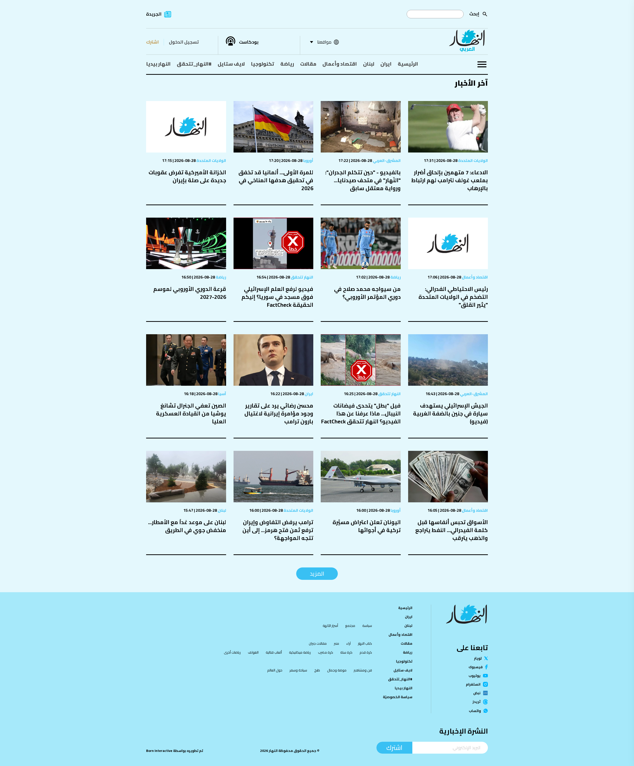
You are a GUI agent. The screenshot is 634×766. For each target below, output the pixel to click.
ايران (386, 63)
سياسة (367, 625)
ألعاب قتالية (274, 652)
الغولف (253, 652)
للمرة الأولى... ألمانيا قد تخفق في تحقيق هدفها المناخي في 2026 (275, 180)
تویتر (478, 658)
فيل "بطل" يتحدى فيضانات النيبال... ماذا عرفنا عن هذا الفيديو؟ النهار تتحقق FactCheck (361, 413)
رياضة (287, 63)
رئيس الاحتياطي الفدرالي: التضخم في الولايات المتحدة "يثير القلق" (453, 297)
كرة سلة (346, 652)
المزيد (317, 573)
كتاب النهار (365, 643)
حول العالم (274, 670)
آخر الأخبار (471, 83)
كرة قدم (366, 652)
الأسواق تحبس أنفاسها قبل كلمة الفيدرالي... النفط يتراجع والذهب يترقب (451, 530)
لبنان (368, 63)
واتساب (475, 710)
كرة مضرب (325, 652)
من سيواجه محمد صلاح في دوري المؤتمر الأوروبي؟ (367, 293)
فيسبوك (476, 666)
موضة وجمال (336, 670)
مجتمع (350, 625)
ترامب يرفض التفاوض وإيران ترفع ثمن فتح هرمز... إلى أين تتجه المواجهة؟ (277, 530)
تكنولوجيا (262, 63)
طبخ (317, 670)
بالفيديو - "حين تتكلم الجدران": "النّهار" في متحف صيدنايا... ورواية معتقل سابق (363, 180)
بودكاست (249, 42)
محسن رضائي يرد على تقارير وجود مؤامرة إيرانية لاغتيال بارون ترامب (278, 413)
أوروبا (307, 160)
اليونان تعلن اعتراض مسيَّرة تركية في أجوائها (367, 526)
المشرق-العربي (386, 160)
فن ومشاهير (363, 670)
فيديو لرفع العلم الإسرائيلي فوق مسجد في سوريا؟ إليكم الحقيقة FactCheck (277, 297)
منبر (336, 643)
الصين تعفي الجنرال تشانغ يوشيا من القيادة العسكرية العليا (191, 413)
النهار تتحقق (301, 277)
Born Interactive (159, 750)
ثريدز (476, 702)
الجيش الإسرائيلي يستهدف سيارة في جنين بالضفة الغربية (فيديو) (450, 413)
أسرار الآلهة (330, 625)
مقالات (308, 63)
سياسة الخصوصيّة (397, 697)
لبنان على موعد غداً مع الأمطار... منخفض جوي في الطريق (187, 526)
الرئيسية (408, 63)
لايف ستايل (231, 63)
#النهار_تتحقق (194, 63)
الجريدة (153, 14)
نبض (476, 692)
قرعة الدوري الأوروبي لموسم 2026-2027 (189, 293)
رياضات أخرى (232, 652)
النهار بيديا (158, 63)
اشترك (152, 42)
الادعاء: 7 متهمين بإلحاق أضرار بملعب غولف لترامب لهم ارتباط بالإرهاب (449, 180)
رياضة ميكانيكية (300, 652)
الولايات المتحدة (472, 160)
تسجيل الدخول (184, 42)
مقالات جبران (318, 643)
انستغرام (473, 684)
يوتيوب (474, 675)
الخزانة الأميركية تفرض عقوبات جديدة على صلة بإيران (187, 176)
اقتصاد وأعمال (339, 63)
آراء (348, 643)
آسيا (221, 393)
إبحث (474, 14)
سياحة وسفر (298, 670)
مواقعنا (324, 42)
